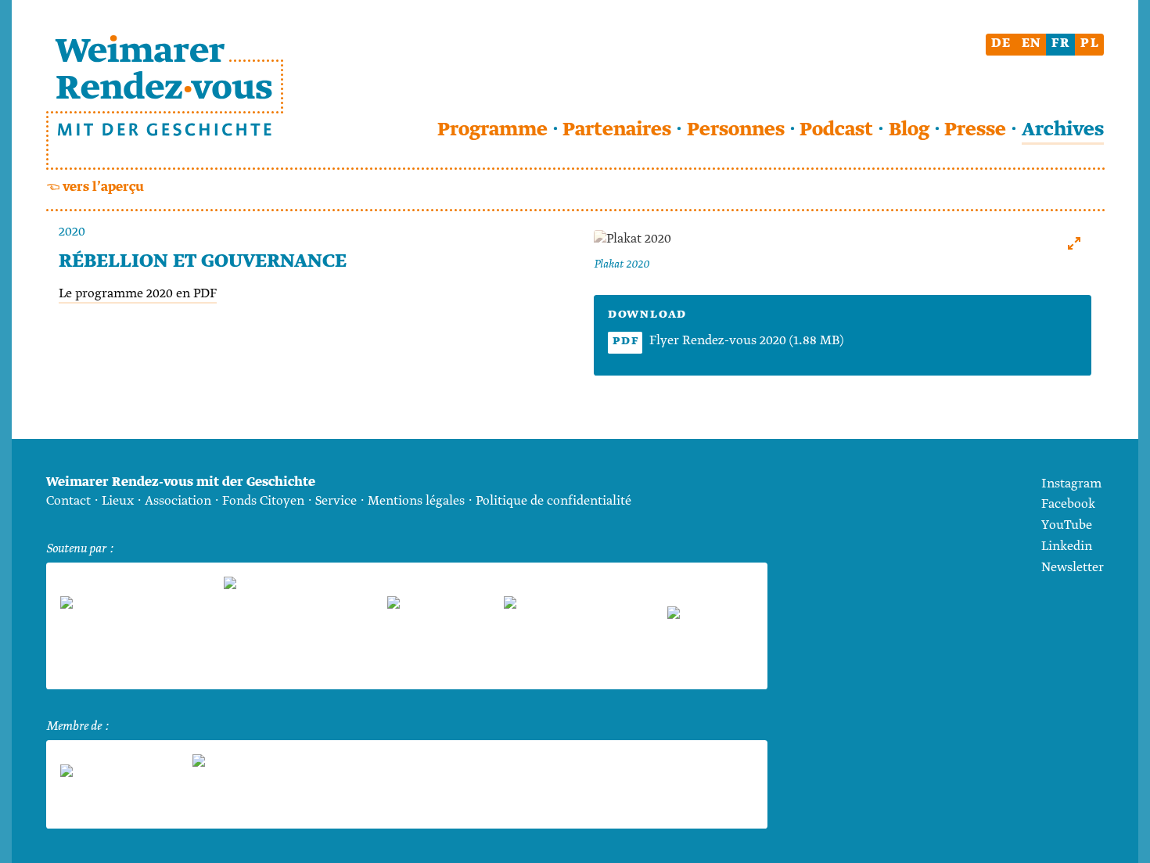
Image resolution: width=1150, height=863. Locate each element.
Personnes (736, 129)
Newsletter (1072, 567)
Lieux (118, 501)
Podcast (836, 129)
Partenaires (616, 129)
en (1032, 43)
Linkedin (1066, 546)
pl (1090, 43)
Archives (1063, 129)
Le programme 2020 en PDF (138, 294)
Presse (975, 129)
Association (178, 501)
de (1001, 43)
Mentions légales (416, 501)
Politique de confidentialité (553, 501)
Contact (68, 501)
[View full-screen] (1074, 243)
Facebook (1068, 504)
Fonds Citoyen (263, 501)
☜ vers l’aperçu (95, 187)
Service (336, 501)
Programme (492, 129)
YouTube (1066, 525)
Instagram (1071, 484)
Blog (909, 129)
